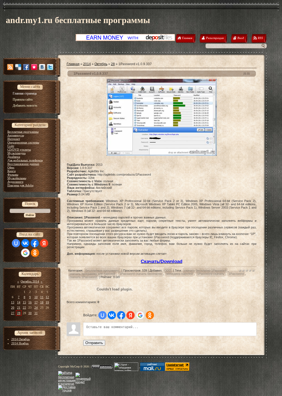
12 (47, 297)
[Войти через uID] (16, 243)
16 (30, 302)
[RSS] (10, 67)
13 (12, 302)
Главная (73, 64)
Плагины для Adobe (20, 185)
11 (42, 297)
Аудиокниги (15, 181)
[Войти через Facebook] (35, 243)
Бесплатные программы (23, 131)
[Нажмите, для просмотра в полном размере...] (162, 154)
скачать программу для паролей (92, 273)
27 (12, 313)
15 (24, 302)
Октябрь (100, 64)
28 (18, 313)
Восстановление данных (23, 163)
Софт (10, 146)
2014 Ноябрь (20, 343)
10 (36, 297)
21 (18, 307)
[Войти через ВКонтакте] (25, 243)
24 (36, 307)
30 (30, 313)
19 (47, 302)
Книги (11, 171)
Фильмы (12, 174)
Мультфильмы (16, 178)
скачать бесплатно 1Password (205, 270)
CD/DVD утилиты (19, 149)
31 (36, 313)
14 (18, 302)
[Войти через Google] (25, 252)
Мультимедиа (16, 153)
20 (12, 307)
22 (24, 307)
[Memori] (34, 67)
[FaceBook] (26, 67)
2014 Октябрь (20, 339)
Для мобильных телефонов (25, 160)
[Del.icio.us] (18, 67)
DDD (167, 270)
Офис (11, 167)
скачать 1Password (83, 277)
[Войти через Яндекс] (44, 243)
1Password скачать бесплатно (141, 273)
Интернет (13, 138)
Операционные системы (23, 142)
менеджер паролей (179, 273)
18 (42, 302)
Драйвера (13, 156)
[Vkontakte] (42, 67)
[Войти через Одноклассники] (35, 253)
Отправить (94, 343)
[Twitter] (50, 67)
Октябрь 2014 (30, 281)
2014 (87, 64)
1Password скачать (210, 273)
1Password (236, 273)
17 (36, 302)
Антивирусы (15, 135)
